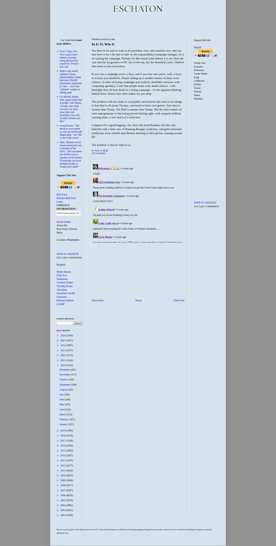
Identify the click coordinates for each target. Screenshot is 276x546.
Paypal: (197, 47)
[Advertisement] (138, 25)
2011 (63, 470)
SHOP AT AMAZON (68, 254)
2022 (63, 355)
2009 (63, 480)
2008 (63, 485)
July (62, 394)
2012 (63, 465)
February (64, 419)
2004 (63, 505)
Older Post (179, 300)
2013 (63, 460)
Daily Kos (62, 275)
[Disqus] (138, 203)
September (65, 384)
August (64, 389)
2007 (63, 490)
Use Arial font (67, 40)
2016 (63, 445)
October (64, 379)
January (64, 424)
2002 (63, 515)
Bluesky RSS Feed (66, 198)
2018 (63, 435)
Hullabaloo (62, 279)
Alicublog (62, 289)
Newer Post (97, 300)
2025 (63, 340)
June (62, 399)
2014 (63, 455)
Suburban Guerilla (66, 293)
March (63, 414)
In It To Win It (103, 44)
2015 (63, 450)
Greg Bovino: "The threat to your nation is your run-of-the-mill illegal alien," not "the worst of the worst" (71, 131)
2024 (63, 345)
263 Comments (98, 153)
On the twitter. (64, 222)
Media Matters (64, 271)
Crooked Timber (65, 282)
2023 (63, 350)
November (65, 374)
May (62, 404)
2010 (63, 475)
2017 (63, 440)
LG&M (60, 304)
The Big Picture (65, 286)
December (65, 369)
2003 (63, 510)
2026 (63, 335)
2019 (63, 430)
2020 (63, 365)
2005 (63, 500)
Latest (60, 201)
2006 (63, 495)
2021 (63, 360)
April (62, 409)
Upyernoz (62, 296)
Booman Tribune (65, 300)
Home (138, 300)
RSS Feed (62, 194)
